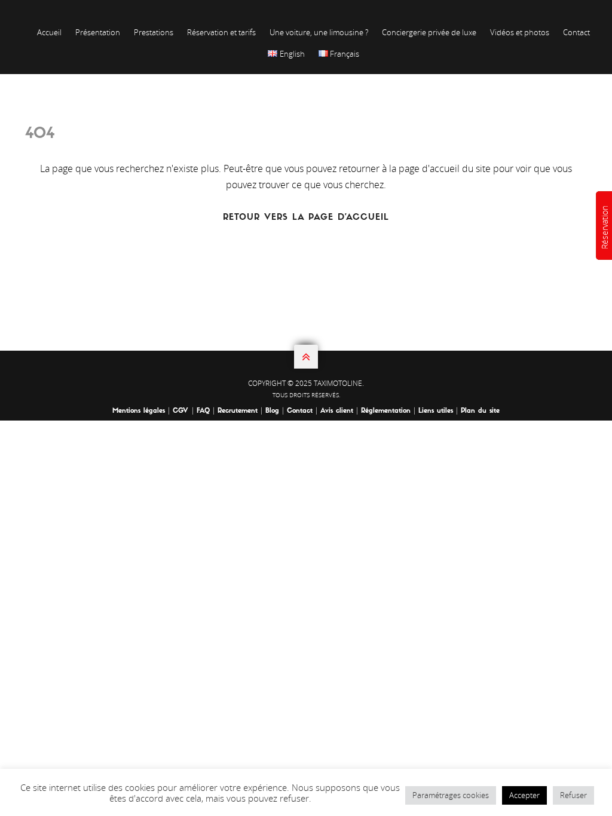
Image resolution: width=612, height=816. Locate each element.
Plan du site (480, 411)
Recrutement (238, 411)
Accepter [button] (524, 795)
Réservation (604, 227)
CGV (182, 411)
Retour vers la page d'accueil (306, 217)
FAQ (203, 411)
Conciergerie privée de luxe (429, 32)
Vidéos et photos (519, 32)
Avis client (336, 411)
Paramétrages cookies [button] (450, 795)
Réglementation (386, 411)
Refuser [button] (573, 795)
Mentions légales (138, 411)
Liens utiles (435, 411)
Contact (576, 32)
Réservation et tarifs (221, 32)
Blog (272, 411)
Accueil (49, 32)
